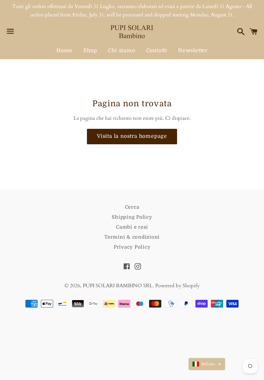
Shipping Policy (132, 217)
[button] (207, 364)
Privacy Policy (132, 247)
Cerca (132, 207)
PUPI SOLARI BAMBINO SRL (118, 285)
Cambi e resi (132, 227)
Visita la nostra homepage (132, 136)
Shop (90, 50)
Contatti (156, 50)
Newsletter (193, 50)
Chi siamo (121, 50)
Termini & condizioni (132, 237)
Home (64, 50)
